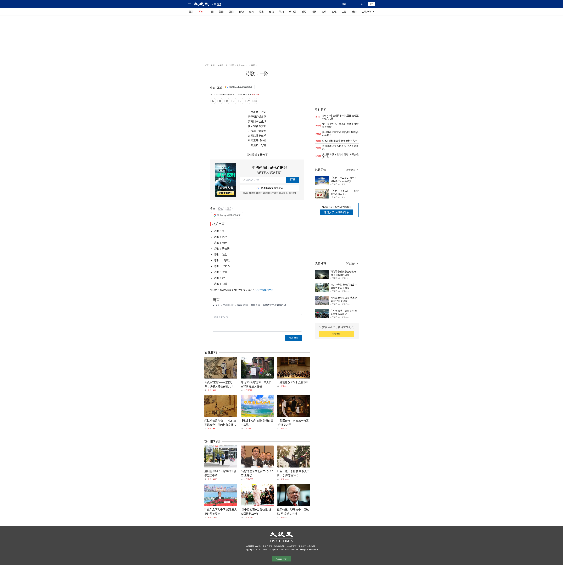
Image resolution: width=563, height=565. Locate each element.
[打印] (241, 101)
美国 (221, 11)
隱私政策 (292, 193)
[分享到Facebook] (213, 101)
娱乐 (324, 11)
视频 (281, 11)
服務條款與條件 (281, 193)
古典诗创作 (241, 65)
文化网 (220, 65)
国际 (231, 11)
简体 (219, 4)
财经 (304, 11)
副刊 (213, 65)
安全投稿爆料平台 (264, 290)
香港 (261, 11)
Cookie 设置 (281, 559)
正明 (229, 208)
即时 (201, 11)
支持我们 (336, 334)
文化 (334, 11)
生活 (344, 11)
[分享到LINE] (220, 101)
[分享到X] (227, 101)
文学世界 (230, 65)
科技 (314, 11)
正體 (214, 4)
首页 (191, 11)
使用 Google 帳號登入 (272, 188)
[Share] (206, 390)
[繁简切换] (255, 101)
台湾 (251, 11)
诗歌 (220, 208)
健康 (271, 11)
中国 (211, 11)
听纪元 (292, 11)
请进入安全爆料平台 (336, 212)
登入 (371, 4)
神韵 (354, 11)
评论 (241, 11)
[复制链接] (234, 101)
